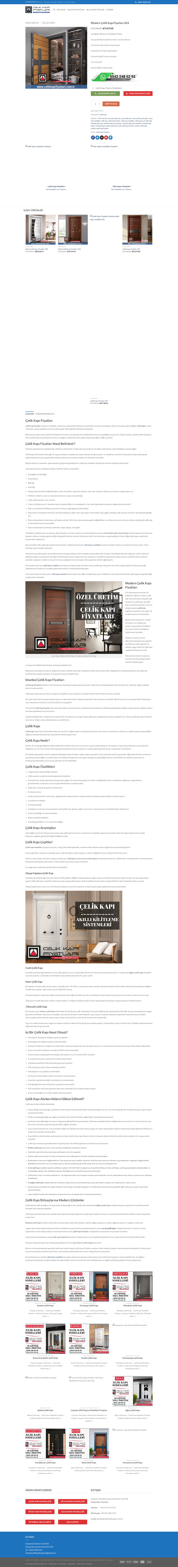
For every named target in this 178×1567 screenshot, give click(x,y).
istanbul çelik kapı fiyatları (113, 123)
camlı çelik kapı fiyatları (140, 118)
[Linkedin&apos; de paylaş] (110, 137)
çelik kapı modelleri (127, 121)
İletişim (109, 10)
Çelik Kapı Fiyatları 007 (99, 401)
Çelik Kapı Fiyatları (75, 10)
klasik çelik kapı (111, 126)
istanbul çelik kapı (97, 123)
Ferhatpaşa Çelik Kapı (132, 1358)
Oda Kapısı (60, 2)
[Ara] (54, 9)
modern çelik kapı (141, 126)
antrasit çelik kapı (114, 118)
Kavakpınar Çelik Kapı (45, 1462)
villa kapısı (71, 858)
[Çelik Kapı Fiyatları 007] (105, 305)
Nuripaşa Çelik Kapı (89, 1305)
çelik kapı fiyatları (114, 121)
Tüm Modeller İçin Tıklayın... (56, 189)
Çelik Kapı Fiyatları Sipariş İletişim (91, 1560)
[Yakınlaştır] (28, 85)
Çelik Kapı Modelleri (56, 186)
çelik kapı (104, 121)
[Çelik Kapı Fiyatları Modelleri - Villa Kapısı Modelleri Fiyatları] (37, 9)
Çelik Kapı (40, 2)
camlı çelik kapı (126, 118)
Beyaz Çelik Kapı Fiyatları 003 (37, 249)
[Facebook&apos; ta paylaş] (93, 137)
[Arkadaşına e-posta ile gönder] (102, 137)
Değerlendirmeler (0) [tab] (45, 414)
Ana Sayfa (61, 10)
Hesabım (110, 1560)
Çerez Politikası (32, 1560)
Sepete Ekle (111, 104)
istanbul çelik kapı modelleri (131, 123)
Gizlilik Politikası (47, 1560)
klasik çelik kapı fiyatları (126, 126)
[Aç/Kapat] (93, 88)
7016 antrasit (102, 118)
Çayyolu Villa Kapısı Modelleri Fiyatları (89, 1410)
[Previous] (26, 311)
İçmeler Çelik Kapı (45, 1305)
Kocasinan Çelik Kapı (132, 1462)
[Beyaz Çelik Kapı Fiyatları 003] (41, 230)
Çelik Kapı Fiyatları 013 (131, 249)
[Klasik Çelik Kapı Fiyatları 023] (73, 230)
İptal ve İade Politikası (65, 1560)
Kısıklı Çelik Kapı (89, 1358)
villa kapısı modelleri (92, 545)
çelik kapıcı (139, 121)
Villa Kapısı (47, 2)
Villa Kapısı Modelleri (122, 186)
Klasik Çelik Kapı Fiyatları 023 (69, 249)
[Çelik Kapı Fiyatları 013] (137, 230)
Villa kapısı (141, 426)
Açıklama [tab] (29, 414)
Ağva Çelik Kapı (132, 1410)
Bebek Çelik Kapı (45, 1410)
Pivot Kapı (54, 2)
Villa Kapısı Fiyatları (69, 2)
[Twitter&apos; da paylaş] (97, 137)
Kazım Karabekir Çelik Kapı (45, 1358)
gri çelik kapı (147, 121)
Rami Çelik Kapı (89, 1462)
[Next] (152, 311)
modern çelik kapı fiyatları (100, 128)
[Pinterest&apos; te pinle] (106, 137)
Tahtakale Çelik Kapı (132, 1305)
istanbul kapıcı (100, 126)
